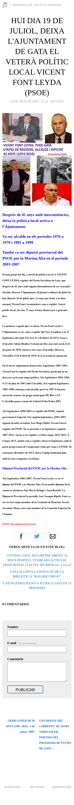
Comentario (15, 659)
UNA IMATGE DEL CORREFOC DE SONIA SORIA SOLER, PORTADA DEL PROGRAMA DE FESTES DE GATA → (55, 734)
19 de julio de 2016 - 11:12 (29, 101)
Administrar (61, 787)
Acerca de (12, 787)
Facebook (21, 536)
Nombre (12, 627)
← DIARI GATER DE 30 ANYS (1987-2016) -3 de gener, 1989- (20, 726)
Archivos (37, 787)
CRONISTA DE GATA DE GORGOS (36, 5)
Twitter (37, 536)
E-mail (22, 643)
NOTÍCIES (57, 101)
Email (52, 536)
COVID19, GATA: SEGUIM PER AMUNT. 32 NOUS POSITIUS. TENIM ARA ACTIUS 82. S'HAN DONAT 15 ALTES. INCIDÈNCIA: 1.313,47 (37, 560)
